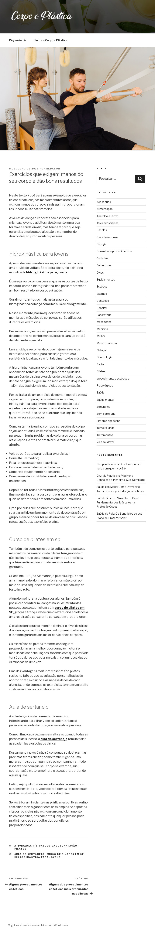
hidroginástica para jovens (46, 272)
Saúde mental (105, 399)
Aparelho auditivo (108, 216)
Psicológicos (105, 385)
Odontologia (104, 357)
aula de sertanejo (53, 739)
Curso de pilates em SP (65, 854)
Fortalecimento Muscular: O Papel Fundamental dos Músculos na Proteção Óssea (118, 502)
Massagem (104, 321)
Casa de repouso (107, 237)
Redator (53, 168)
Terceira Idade (106, 427)
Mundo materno (107, 343)
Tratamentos (105, 435)
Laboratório (104, 314)
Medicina (102, 329)
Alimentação (105, 208)
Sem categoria (106, 413)
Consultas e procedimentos (114, 251)
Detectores (104, 265)
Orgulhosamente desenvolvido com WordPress (38, 925)
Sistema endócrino (108, 420)
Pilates (20, 848)
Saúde (101, 392)
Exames (102, 293)
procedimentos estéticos (113, 378)
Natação (71, 845)
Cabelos (102, 230)
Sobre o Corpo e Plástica (50, 40)
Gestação (103, 300)
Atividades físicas (29, 845)
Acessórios (104, 201)
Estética (102, 286)
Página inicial (18, 40)
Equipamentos (106, 279)
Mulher (101, 336)
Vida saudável (105, 442)
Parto (100, 364)
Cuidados (54, 845)
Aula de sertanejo (29, 854)
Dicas (100, 272)
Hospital (102, 307)
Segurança (103, 406)
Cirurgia (101, 244)
